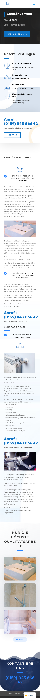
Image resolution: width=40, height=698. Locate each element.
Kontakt (12, 135)
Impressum (8, 693)
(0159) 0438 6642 (17, 34)
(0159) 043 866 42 (20, 680)
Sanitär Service (19, 14)
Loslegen (20, 639)
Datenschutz (19, 693)
